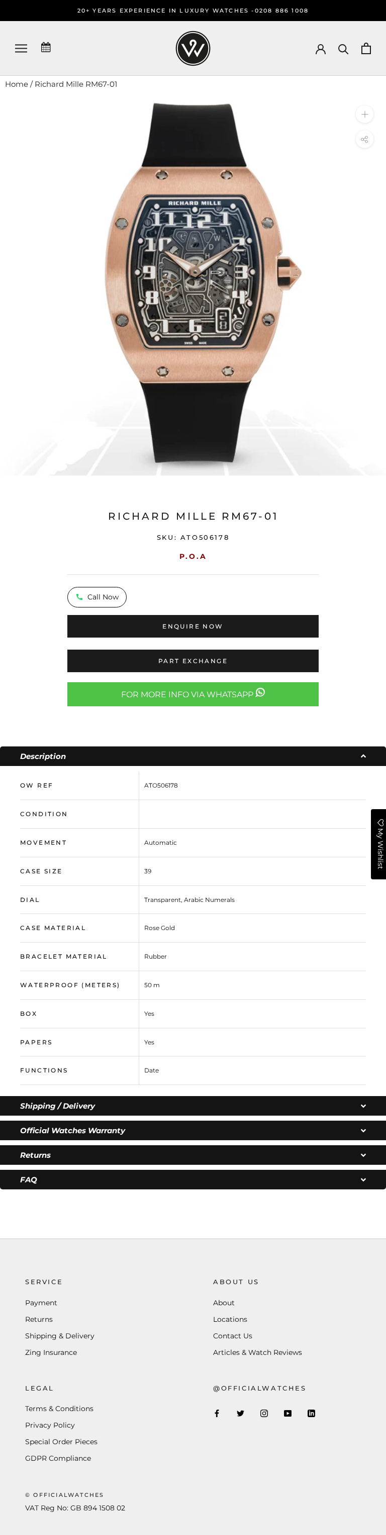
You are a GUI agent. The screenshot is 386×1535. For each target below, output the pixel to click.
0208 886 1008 (282, 10)
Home (16, 84)
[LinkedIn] (311, 1413)
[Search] (343, 48)
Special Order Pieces (61, 1441)
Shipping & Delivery (59, 1335)
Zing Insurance (51, 1352)
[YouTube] (288, 1413)
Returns (39, 1319)
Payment (41, 1302)
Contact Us (232, 1335)
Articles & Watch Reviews (257, 1352)
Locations (230, 1319)
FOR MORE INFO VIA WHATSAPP (188, 694)
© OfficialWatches (64, 1494)
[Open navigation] (21, 48)
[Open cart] (366, 48)
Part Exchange (193, 661)
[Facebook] (217, 1413)
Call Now (103, 596)
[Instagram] (264, 1413)
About (224, 1302)
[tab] (193, 756)
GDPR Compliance (58, 1458)
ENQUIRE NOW (192, 626)
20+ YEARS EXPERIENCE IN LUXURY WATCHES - (166, 10)
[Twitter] (240, 1413)
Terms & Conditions (59, 1408)
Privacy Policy (50, 1425)
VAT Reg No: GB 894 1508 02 (75, 1507)
